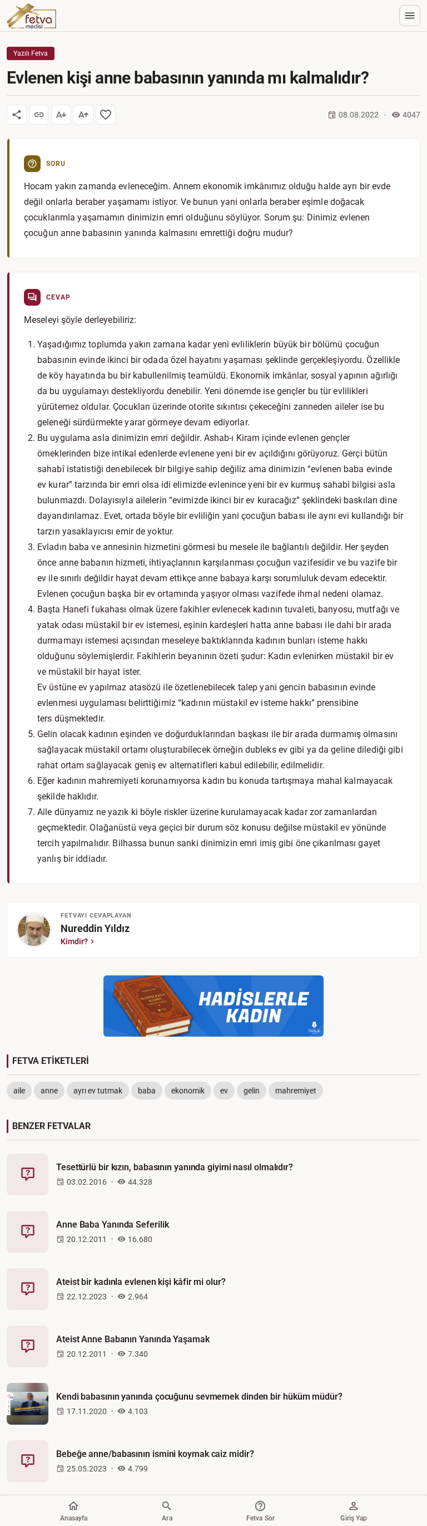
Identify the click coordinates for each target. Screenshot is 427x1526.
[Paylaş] (17, 115)
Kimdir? (74, 941)
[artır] (83, 115)
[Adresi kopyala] (39, 115)
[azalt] (61, 115)
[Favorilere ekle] (106, 115)
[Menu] (409, 15)
